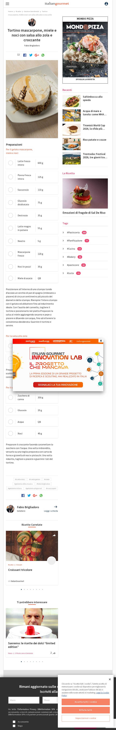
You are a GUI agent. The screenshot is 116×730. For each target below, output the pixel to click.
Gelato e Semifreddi (31, 11)
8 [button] (42, 589)
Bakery (74, 256)
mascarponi (51, 488)
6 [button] (36, 589)
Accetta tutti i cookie (86, 702)
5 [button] (33, 589)
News (10, 653)
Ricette (18, 11)
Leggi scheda (51, 511)
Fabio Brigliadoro (32, 45)
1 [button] (21, 589)
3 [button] (27, 589)
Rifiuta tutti (85, 710)
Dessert (19, 565)
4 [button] (30, 589)
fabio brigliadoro (44, 484)
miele (47, 479)
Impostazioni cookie (85, 718)
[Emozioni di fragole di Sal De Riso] (85, 193)
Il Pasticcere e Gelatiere (24, 653)
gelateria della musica (24, 484)
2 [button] (24, 589)
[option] (32, 558)
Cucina (74, 248)
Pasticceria (77, 232)
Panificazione (78, 240)
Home (10, 11)
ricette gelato (35, 479)
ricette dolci (20, 479)
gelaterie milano (15, 488)
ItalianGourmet (17, 581)
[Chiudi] (109, 679)
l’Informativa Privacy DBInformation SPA (36, 709)
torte (73, 273)
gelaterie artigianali (34, 488)
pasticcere (76, 264)
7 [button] (39, 589)
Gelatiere (21, 511)
